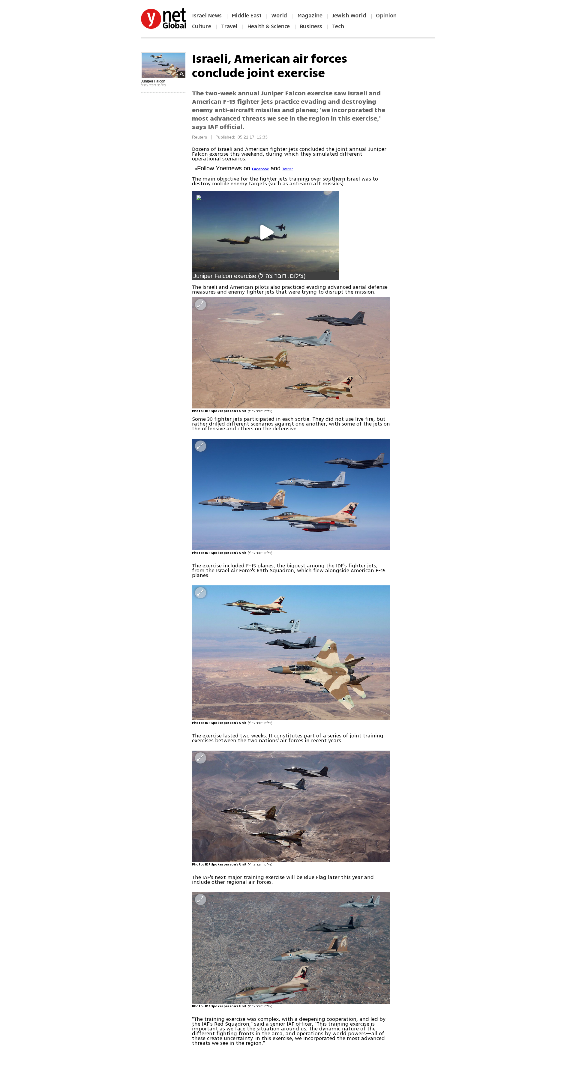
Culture (201, 26)
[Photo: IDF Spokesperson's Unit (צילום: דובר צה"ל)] (291, 352)
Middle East (247, 15)
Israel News (207, 15)
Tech (338, 26)
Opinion (386, 15)
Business (311, 26)
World (279, 15)
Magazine (309, 15)
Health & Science (268, 26)
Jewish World (349, 15)
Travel (229, 26)
